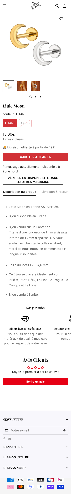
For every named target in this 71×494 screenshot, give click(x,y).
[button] (64, 6)
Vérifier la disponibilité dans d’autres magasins (33, 180)
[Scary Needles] (35, 6)
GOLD (25, 123)
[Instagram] (9, 438)
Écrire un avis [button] (35, 381)
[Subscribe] (64, 430)
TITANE (10, 123)
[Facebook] (4, 438)
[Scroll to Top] (64, 475)
